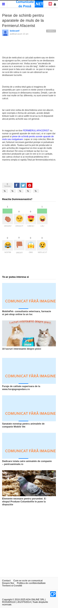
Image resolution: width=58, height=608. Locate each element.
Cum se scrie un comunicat (28, 580)
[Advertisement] (29, 540)
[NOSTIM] (7, 245)
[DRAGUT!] (19, 219)
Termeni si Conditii (12, 585)
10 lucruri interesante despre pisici (21, 348)
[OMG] (30, 245)
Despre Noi (8, 583)
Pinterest (29, 185)
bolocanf (14, 31)
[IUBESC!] (30, 219)
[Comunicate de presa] (29, 4)
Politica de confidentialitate (31, 583)
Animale (51, 31)
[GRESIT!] (19, 245)
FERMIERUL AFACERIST (36, 130)
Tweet (23, 185)
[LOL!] (42, 219)
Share (16, 185)
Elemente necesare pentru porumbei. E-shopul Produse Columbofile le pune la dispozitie (24, 501)
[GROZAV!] (7, 219)
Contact (6, 580)
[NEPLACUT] (42, 245)
